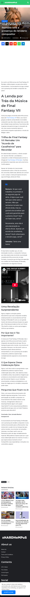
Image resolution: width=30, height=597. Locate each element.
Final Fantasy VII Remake (15, 160)
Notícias (9, 10)
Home (4, 10)
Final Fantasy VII (11, 118)
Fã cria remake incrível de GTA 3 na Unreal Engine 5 (7, 522)
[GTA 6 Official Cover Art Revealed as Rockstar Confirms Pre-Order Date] (7, 495)
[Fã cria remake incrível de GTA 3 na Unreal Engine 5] (7, 515)
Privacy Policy (5, 557)
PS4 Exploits (4, 575)
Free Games (4, 569)
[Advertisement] (15, 63)
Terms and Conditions (7, 554)
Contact (3, 552)
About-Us (3, 549)
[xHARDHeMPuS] (11, 2)
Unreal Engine (5, 572)
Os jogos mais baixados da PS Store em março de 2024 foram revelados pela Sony (22, 504)
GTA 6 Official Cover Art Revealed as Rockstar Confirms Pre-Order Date (7, 503)
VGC (8, 482)
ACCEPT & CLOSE (8, 592)
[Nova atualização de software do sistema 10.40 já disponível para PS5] (22, 515)
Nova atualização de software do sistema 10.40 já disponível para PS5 (22, 523)
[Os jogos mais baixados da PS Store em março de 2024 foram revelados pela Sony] (22, 495)
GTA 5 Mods (4, 567)
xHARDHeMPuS (6, 38)
